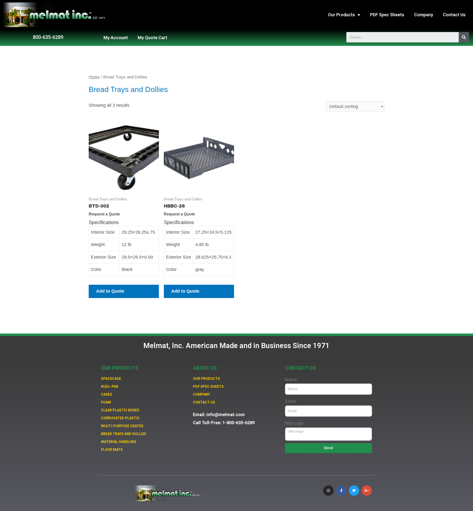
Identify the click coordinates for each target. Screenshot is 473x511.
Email (290, 401)
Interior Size (103, 232)
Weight (98, 244)
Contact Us (454, 14)
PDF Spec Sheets (387, 14)
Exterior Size (103, 257)
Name (291, 379)
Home (94, 77)
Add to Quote (110, 291)
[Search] (464, 37)
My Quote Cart (152, 37)
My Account (115, 37)
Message (294, 423)
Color (96, 269)
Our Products (341, 14)
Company (423, 14)
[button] (48, 37)
